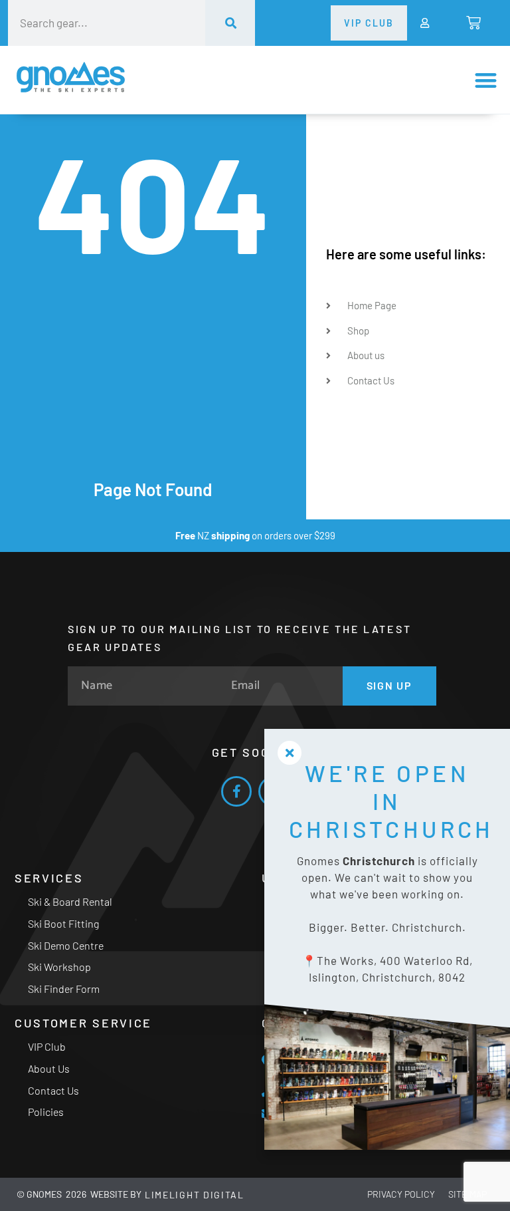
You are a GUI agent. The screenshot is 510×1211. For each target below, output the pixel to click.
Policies (46, 1111)
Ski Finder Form (64, 988)
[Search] (230, 23)
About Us (49, 1068)
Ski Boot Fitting (63, 923)
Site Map (467, 1194)
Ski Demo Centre (66, 945)
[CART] (472, 22)
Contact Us (53, 1090)
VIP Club (47, 1046)
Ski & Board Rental (70, 901)
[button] (485, 80)
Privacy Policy (401, 1194)
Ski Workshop (59, 966)
